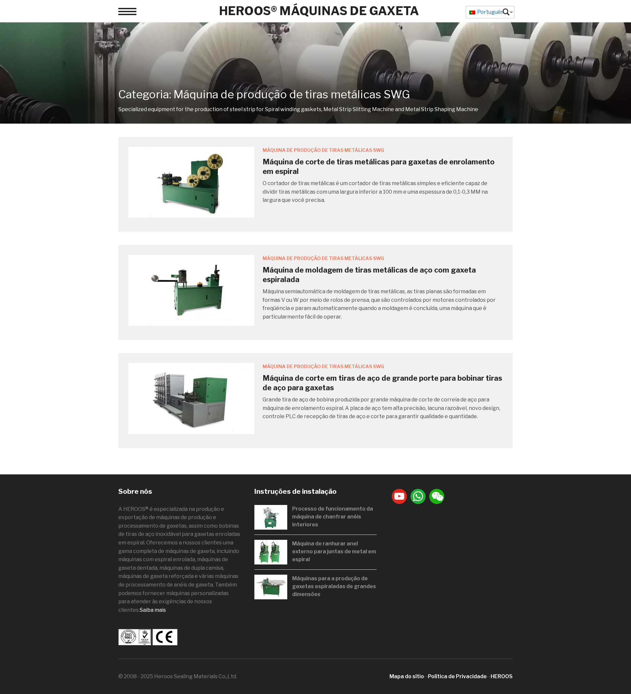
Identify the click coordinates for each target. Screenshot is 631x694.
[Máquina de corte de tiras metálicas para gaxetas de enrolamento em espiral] (191, 182)
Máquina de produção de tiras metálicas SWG (323, 150)
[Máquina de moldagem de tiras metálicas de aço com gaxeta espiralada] (191, 290)
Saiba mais (153, 610)
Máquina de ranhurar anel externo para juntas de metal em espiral (334, 551)
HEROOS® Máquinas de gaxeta (319, 11)
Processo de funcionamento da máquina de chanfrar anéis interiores (332, 517)
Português (489, 12)
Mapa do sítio (406, 676)
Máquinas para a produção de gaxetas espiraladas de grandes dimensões (334, 586)
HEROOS (502, 676)
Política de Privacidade (457, 676)
